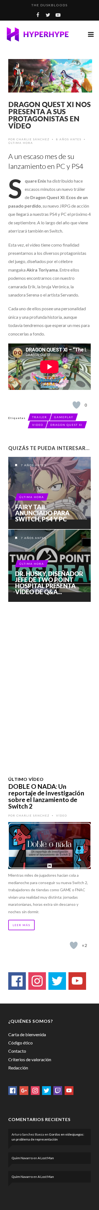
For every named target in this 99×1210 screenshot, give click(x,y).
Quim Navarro (22, 1158)
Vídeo (61, 815)
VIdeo (37, 424)
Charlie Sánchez (33, 139)
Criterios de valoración (29, 1059)
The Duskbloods (49, 5)
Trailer (39, 417)
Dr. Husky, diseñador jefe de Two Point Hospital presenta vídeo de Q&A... (49, 583)
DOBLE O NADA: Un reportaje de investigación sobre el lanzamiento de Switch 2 (46, 796)
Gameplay (63, 417)
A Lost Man (46, 1158)
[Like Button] (76, 405)
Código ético (20, 1042)
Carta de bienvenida (27, 1034)
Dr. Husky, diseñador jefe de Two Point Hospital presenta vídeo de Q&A (49, 566)
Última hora (20, 142)
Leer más (21, 925)
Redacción (18, 1067)
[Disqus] (49, 682)
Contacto (17, 1050)
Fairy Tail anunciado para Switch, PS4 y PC (42, 513)
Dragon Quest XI (66, 424)
